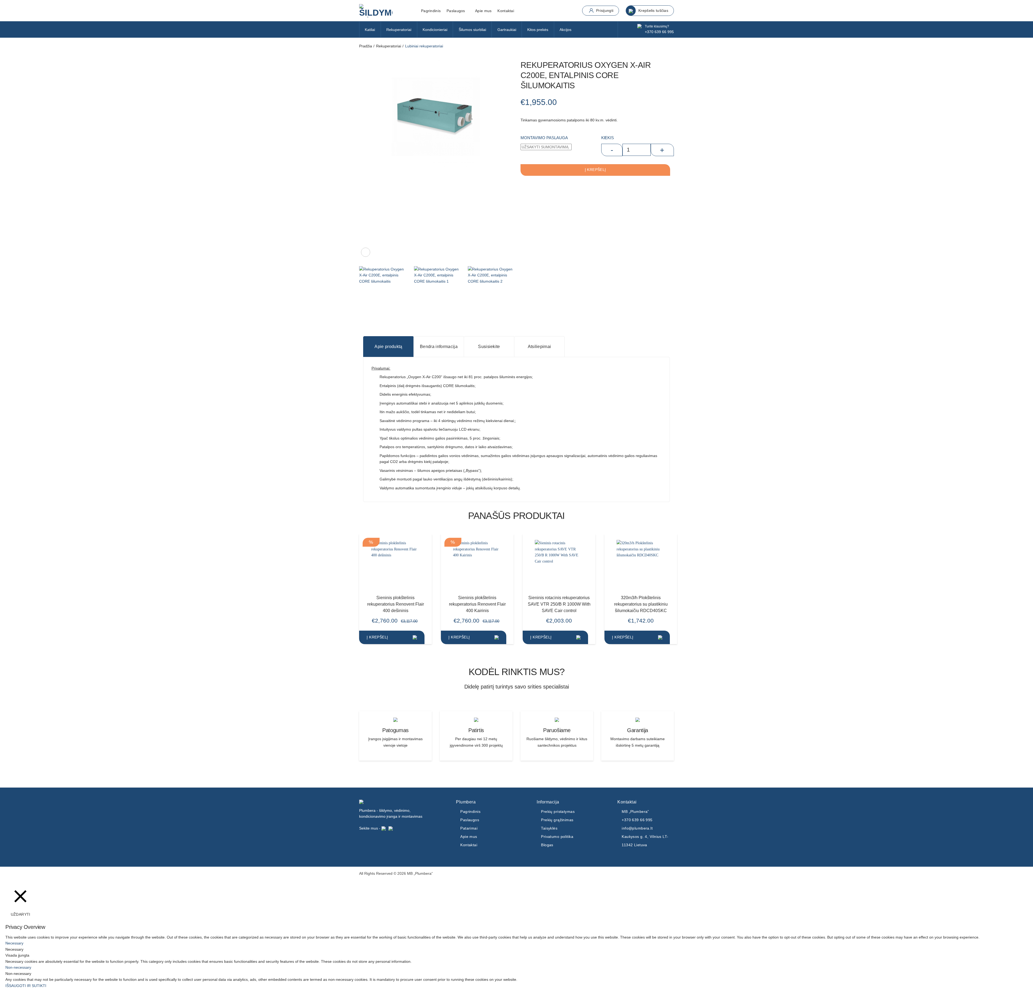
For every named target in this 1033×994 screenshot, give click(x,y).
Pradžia (365, 46)
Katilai (370, 29)
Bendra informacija (439, 346)
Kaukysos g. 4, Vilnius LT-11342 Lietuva (645, 840)
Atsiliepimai (539, 346)
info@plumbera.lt (637, 828)
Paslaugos (469, 820)
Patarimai (468, 828)
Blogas (547, 845)
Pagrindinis (431, 11)
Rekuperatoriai (398, 29)
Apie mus (483, 11)
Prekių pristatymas (558, 811)
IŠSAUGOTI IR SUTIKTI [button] (25, 986)
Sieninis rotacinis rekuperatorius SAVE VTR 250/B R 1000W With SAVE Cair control (559, 604)
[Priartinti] (365, 252)
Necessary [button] (14, 943)
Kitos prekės (537, 29)
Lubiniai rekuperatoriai (424, 46)
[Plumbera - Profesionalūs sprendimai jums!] (386, 10)
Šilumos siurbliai (472, 29)
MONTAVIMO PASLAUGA (544, 137)
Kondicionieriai (435, 29)
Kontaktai (505, 11)
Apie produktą (388, 346)
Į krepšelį (595, 170)
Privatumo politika (557, 836)
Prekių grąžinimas (557, 820)
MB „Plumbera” (635, 811)
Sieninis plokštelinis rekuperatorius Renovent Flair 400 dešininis (395, 604)
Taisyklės (549, 828)
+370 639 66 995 (659, 32)
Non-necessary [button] (18, 967)
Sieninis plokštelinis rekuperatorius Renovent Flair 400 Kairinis (477, 604)
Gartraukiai (506, 29)
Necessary (14, 949)
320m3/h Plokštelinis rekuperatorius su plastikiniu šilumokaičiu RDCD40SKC (641, 604)
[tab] (388, 346)
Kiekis (607, 137)
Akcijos (565, 29)
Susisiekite (489, 346)
